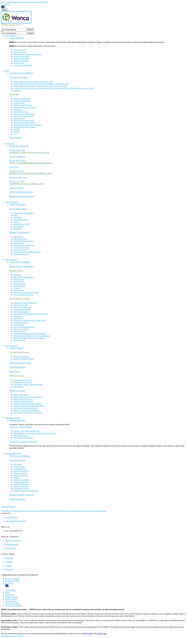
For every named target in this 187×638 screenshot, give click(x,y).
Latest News (14, 371)
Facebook (9, 558)
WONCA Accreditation (19, 455)
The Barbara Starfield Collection (23, 441)
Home (3, 2)
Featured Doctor (8, 506)
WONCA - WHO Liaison (20, 426)
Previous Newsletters (18, 77)
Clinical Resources (17, 367)
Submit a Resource (17, 499)
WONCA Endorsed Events (21, 191)
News (7, 71)
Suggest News (15, 137)
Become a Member (26, 2)
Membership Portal (41, 2)
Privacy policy (88, 634)
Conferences (10, 144)
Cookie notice (102, 634)
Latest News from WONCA (21, 72)
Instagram (9, 562)
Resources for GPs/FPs (13, 454)
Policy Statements (20, 52)
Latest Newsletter (12, 2)
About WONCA (10, 36)
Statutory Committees (21, 59)
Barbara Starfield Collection (21, 494)
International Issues (12, 418)
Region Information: (18, 208)
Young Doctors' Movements (21, 266)
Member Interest (11, 346)
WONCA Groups (11, 260)
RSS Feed (9, 570)
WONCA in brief (19, 50)
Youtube (8, 566)
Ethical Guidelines (12, 544)
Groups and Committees (19, 261)
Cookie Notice (10, 548)
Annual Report (18, 63)
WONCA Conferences (19, 145)
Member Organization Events (22, 196)
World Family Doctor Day (20, 362)
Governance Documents (22, 65)
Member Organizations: (19, 232)
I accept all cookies (8, 636)
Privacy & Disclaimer (13, 541)
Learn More (20, 636)
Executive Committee (21, 57)
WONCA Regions (11, 202)
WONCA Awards (17, 390)
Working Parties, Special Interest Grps (27, 54)
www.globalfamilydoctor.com (15, 521)
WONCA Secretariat (20, 61)
